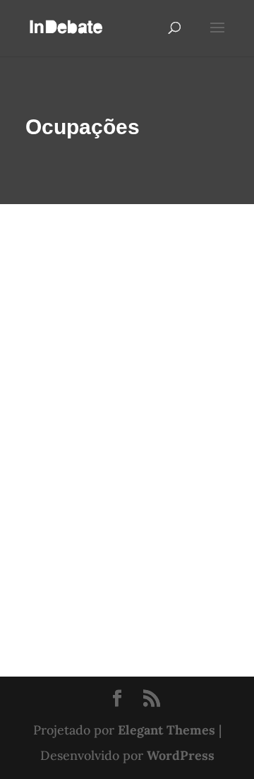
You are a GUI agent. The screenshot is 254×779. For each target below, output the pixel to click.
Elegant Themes (166, 730)
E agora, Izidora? (82, 416)
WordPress (180, 755)
